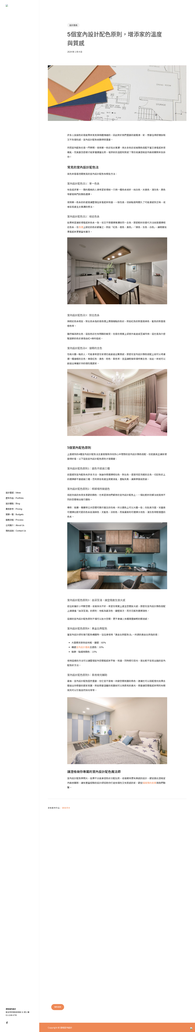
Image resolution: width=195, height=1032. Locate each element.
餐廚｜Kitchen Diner (131, 944)
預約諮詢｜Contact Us (163, 958)
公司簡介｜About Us (162, 953)
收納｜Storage (129, 948)
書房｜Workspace (130, 953)
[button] (57, 1007)
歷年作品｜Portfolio (162, 934)
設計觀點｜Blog (160, 939)
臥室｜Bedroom (129, 939)
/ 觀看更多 (65, 808)
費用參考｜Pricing (161, 944)
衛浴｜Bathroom (130, 958)
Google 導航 (160, 999)
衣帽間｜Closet (129, 963)
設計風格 (73, 25)
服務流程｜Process (162, 948)
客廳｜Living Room (131, 934)
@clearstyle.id (137, 1010)
